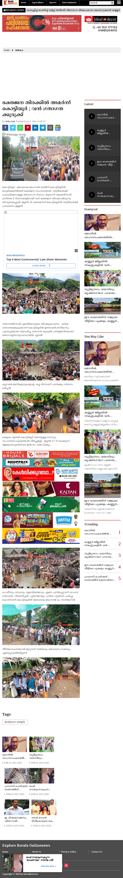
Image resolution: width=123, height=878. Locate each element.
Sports (52, 3)
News (23, 3)
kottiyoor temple (15, 722)
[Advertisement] (61, 77)
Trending (91, 525)
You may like (94, 337)
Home (7, 50)
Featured (90, 210)
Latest (88, 104)
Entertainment (69, 3)
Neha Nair (10, 121)
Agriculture (38, 3)
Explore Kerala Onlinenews (26, 846)
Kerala (19, 50)
